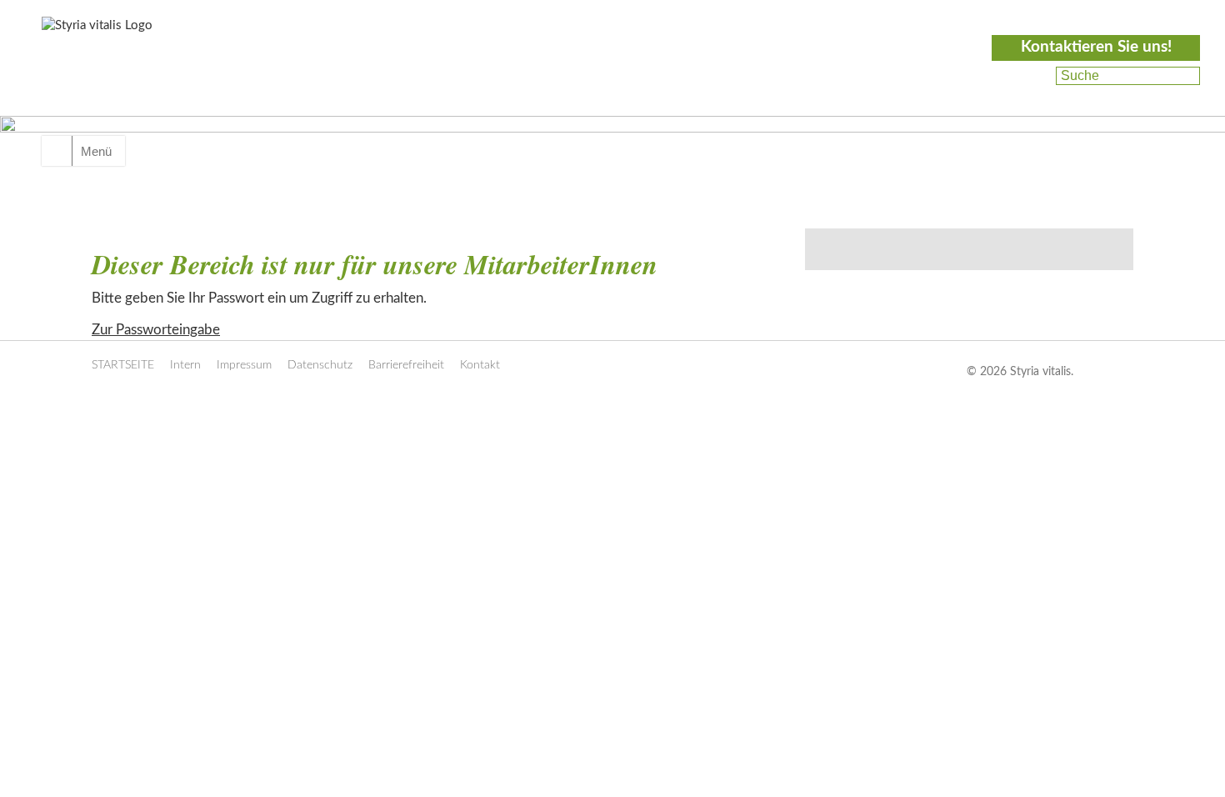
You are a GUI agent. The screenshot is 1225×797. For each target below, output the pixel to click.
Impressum (244, 365)
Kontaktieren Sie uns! (1096, 47)
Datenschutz (320, 365)
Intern (185, 365)
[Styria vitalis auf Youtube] (1031, 96)
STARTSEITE (123, 365)
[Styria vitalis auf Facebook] (1033, 76)
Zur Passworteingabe (156, 330)
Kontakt (480, 365)
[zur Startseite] (135, 72)
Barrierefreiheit (406, 365)
